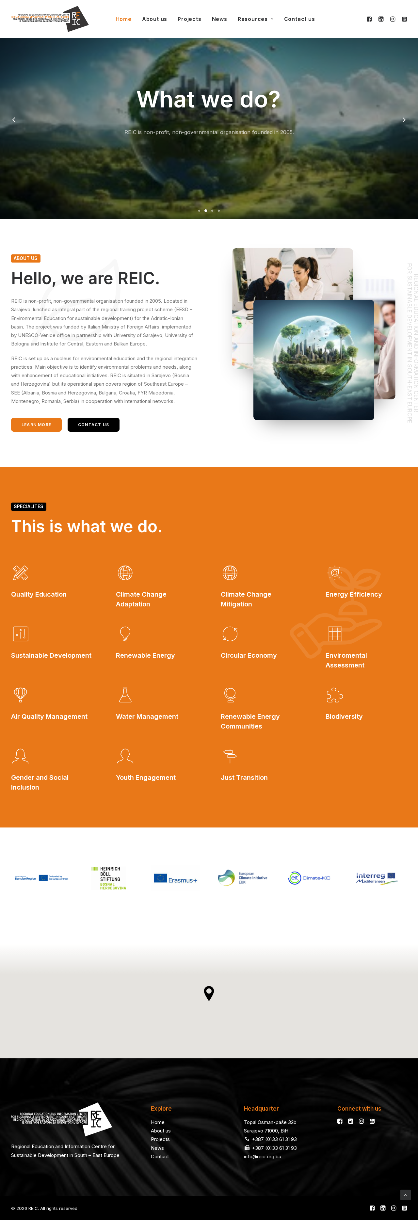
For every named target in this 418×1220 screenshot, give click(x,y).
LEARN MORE (36, 424)
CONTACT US (93, 424)
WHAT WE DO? (209, 148)
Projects (189, 19)
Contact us (299, 19)
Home (124, 19)
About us (154, 19)
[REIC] (50, 19)
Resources (253, 19)
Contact (160, 1156)
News (219, 19)
